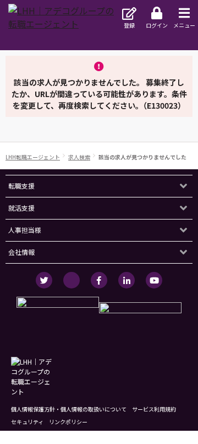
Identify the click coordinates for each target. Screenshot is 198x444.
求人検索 (79, 157)
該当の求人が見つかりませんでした (142, 157)
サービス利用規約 (154, 409)
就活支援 (21, 207)
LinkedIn (126, 280)
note (71, 280)
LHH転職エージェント (33, 157)
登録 (129, 25)
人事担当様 (24, 229)
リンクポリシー (68, 422)
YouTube (154, 280)
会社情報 (21, 251)
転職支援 (21, 185)
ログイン (157, 25)
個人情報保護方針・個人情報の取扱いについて (69, 409)
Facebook (99, 280)
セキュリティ (27, 422)
